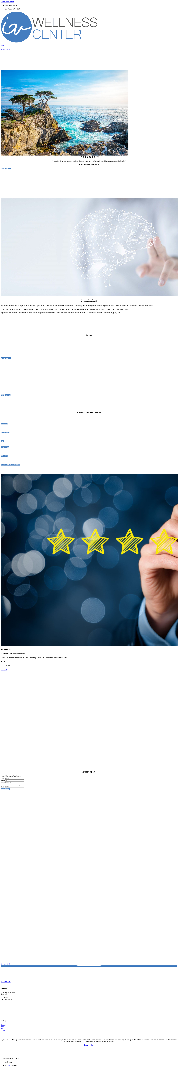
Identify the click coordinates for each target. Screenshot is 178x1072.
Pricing (3, 1025)
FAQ (2, 1028)
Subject (3, 782)
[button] (6, 168)
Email (3, 780)
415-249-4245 (5, 964)
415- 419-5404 (6, 982)
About (3, 1027)
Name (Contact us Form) (9, 776)
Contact (3, 1030)
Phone (3, 778)
